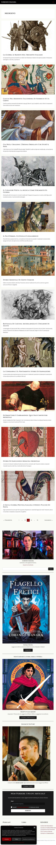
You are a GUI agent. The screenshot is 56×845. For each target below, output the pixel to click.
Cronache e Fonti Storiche (47, 829)
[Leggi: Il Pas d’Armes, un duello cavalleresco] (28, 217)
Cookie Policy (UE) (45, 840)
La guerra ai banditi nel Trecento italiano (23, 55)
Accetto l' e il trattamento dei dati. (26, 807)
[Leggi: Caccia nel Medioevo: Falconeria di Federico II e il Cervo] (28, 79)
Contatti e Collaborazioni (47, 833)
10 (25, 520)
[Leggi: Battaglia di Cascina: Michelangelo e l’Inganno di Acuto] (28, 305)
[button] (34, 827)
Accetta (7, 839)
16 (37, 520)
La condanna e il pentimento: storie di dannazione (26, 371)
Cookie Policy (15, 842)
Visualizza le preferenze (28, 839)
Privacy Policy (21, 842)
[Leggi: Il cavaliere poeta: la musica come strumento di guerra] (28, 171)
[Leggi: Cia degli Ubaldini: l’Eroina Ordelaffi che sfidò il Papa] (28, 125)
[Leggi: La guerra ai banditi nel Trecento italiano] (28, 36)
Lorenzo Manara (8, 2)
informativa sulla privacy (23, 807)
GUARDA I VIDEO (28, 786)
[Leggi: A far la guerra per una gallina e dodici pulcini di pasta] (28, 486)
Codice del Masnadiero (46, 825)
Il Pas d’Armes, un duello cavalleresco (20, 236)
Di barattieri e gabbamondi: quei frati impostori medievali (25, 416)
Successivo (49, 520)
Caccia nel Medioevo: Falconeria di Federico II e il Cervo (26, 100)
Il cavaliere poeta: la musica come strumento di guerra (25, 191)
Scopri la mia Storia (28, 565)
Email (12, 801)
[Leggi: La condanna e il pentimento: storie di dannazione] (28, 352)
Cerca (50, 569)
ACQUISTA (28, 650)
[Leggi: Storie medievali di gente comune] (28, 261)
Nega (16, 839)
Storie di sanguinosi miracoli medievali (21, 461)
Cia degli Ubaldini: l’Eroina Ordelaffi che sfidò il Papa (26, 145)
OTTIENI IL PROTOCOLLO (28, 717)
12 (31, 520)
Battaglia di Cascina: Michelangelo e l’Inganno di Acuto (26, 325)
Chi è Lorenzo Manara (46, 831)
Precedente (7, 520)
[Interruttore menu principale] (53, 2)
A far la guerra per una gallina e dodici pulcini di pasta (26, 506)
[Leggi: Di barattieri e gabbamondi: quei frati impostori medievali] (28, 396)
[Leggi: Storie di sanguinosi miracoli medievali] (28, 442)
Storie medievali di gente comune (18, 280)
